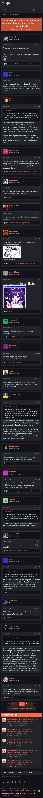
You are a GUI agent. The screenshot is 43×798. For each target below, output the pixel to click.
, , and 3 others (21, 263)
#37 (38, 567)
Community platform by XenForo (18, 793)
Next (28, 704)
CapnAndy (13, 320)
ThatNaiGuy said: (10, 406)
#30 (38, 353)
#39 (38, 634)
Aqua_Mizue (14, 272)
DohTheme (16, 795)
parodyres (13, 150)
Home (34, 790)
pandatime (13, 180)
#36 (38, 541)
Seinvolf (12, 37)
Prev (15, 704)
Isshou (12, 99)
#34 (38, 479)
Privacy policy (19, 790)
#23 (38, 106)
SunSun (12, 499)
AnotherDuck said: (10, 638)
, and (18, 223)
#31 (39, 378)
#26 (38, 213)
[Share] (35, 45)
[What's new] (38, 10)
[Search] (5, 10)
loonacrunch (14, 446)
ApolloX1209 (14, 534)
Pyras (11, 678)
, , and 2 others (21, 64)
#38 (38, 608)
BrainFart (13, 345)
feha (11, 73)
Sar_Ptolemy (14, 206)
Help (27, 790)
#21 (39, 44)
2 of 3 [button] (21, 704)
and (15, 337)
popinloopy (13, 231)
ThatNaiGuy (14, 626)
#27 (38, 239)
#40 (38, 686)
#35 (38, 507)
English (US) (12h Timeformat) (12, 789)
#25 (39, 188)
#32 (38, 402)
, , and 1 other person (23, 491)
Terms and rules (6, 790)
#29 (38, 327)
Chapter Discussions (20, 723)
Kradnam (12, 472)
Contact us (28, 789)
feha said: (7, 110)
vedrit (11, 371)
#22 (39, 80)
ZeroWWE (13, 601)
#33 (38, 454)
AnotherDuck (14, 395)
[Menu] (2, 3)
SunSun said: (8, 571)
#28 (38, 279)
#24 (38, 158)
